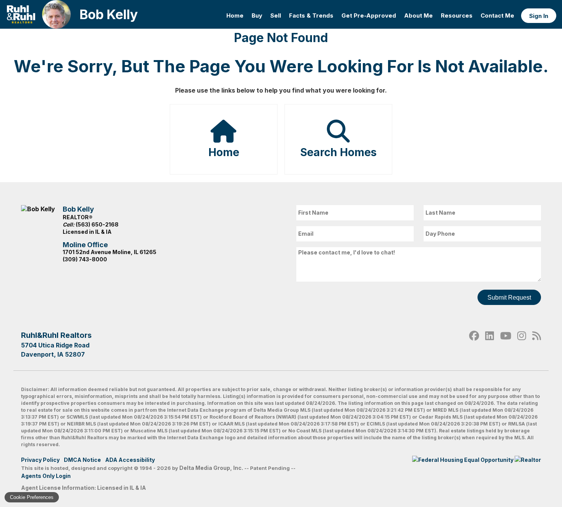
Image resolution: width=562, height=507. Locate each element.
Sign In (538, 16)
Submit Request (509, 297)
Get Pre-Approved (368, 15)
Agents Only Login (46, 476)
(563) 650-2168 (97, 224)
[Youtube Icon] (505, 344)
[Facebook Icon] (474, 344)
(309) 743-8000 (85, 259)
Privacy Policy (40, 459)
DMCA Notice (82, 459)
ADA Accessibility (130, 459)
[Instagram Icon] (521, 344)
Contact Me (497, 15)
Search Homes (338, 152)
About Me (418, 15)
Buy (257, 15)
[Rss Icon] (536, 344)
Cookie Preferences (32, 497)
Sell (275, 15)
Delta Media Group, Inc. (211, 468)
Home (235, 15)
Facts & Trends (311, 15)
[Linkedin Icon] (489, 344)
